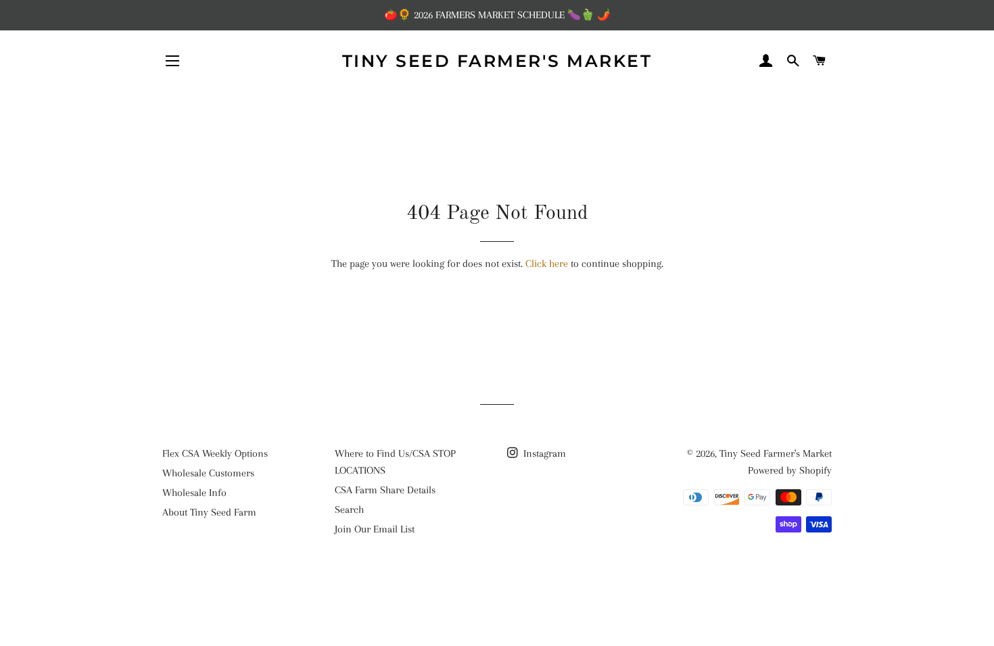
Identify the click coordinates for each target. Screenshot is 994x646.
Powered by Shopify (790, 470)
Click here (546, 263)
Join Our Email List (375, 529)
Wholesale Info (194, 493)
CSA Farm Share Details (385, 490)
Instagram (543, 453)
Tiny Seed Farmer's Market (497, 61)
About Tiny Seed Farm (209, 512)
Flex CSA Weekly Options (215, 453)
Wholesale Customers (208, 473)
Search (349, 509)
